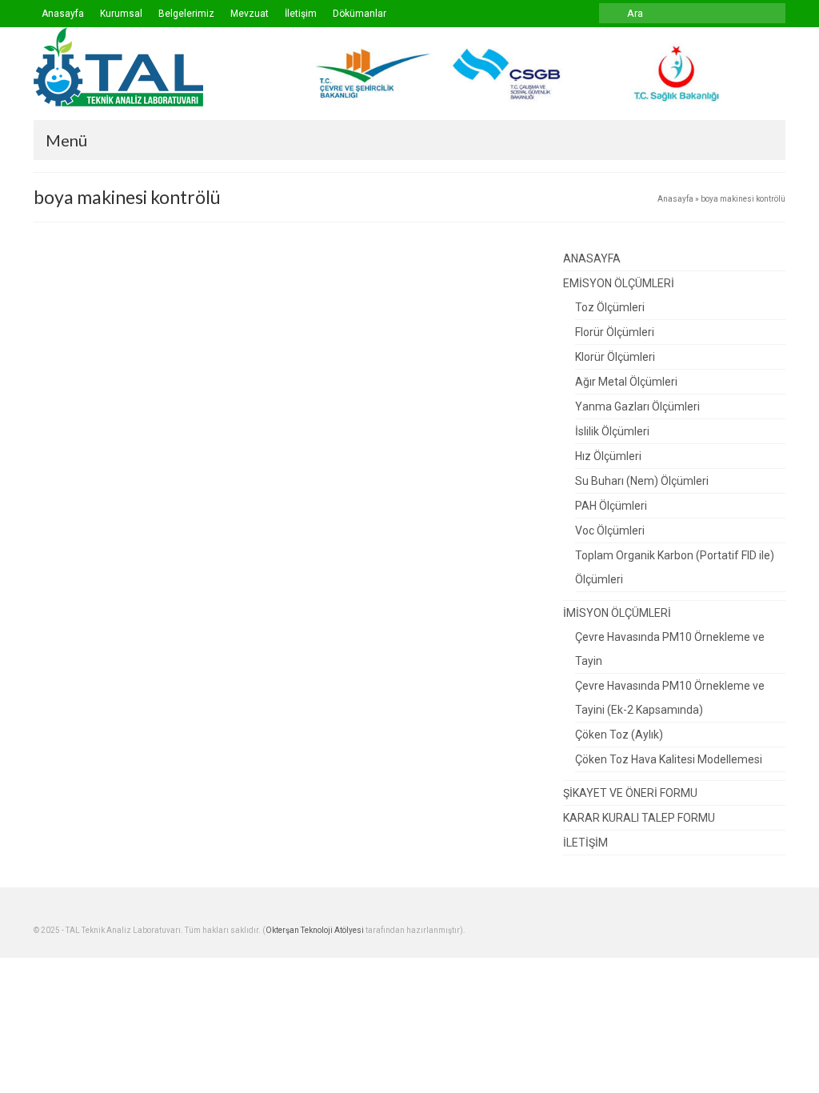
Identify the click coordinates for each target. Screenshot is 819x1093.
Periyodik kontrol (267, 313)
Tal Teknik (117, 313)
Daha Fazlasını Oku (246, 421)
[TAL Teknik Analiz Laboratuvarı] (151, 66)
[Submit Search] (611, 13)
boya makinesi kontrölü (99, 463)
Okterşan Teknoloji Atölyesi (315, 930)
